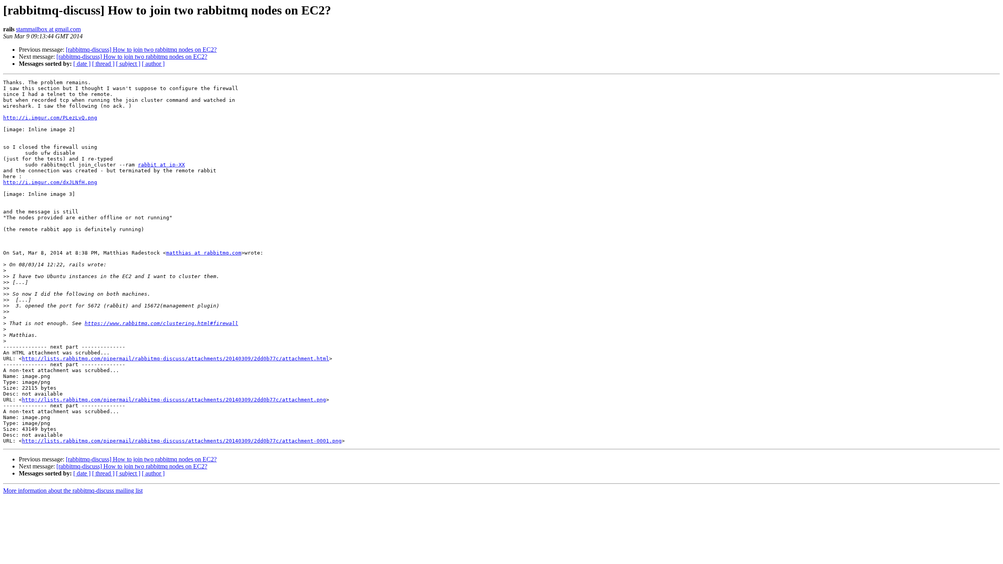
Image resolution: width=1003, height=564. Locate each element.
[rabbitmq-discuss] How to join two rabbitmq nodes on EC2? (141, 49)
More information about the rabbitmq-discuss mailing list (73, 490)
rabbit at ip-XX (161, 165)
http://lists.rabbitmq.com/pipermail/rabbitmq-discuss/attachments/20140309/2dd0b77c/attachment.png (174, 400)
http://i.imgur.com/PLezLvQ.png (50, 118)
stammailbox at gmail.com (48, 29)
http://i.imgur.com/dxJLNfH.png (50, 182)
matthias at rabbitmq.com (203, 253)
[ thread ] (103, 63)
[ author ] (153, 63)
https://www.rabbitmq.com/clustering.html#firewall (161, 323)
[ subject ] (128, 63)
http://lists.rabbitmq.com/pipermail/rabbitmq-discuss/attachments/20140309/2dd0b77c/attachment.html (175, 359)
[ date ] (82, 63)
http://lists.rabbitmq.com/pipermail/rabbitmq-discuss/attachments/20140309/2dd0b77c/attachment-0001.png (182, 441)
